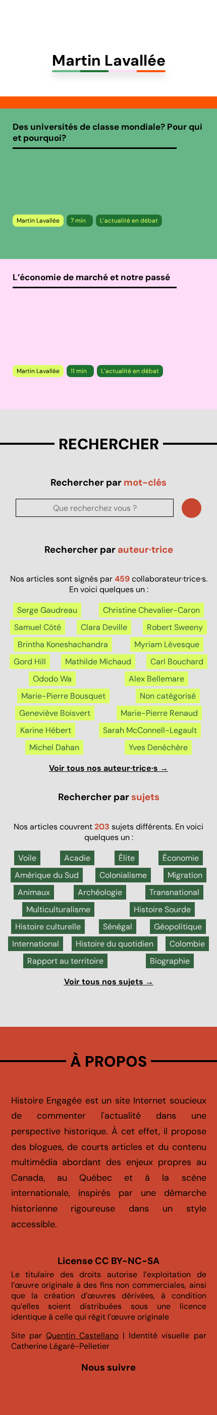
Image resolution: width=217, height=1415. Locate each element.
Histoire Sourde (162, 909)
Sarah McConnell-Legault (150, 730)
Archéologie (100, 892)
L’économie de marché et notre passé (91, 277)
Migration (185, 875)
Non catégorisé (168, 696)
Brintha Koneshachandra (63, 644)
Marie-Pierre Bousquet (63, 696)
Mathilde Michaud (98, 661)
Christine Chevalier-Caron (151, 610)
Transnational (174, 892)
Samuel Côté (37, 627)
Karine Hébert (45, 730)
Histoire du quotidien (114, 943)
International (35, 943)
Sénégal (117, 926)
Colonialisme (123, 875)
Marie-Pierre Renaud (159, 713)
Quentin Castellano (82, 1335)
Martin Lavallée (38, 221)
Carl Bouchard (176, 661)
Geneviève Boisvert (54, 713)
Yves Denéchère (158, 747)
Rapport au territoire (65, 961)
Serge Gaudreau (47, 610)
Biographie (170, 961)
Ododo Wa (52, 678)
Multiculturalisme (58, 909)
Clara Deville (104, 627)
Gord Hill (30, 661)
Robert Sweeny (175, 627)
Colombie (187, 943)
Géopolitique (178, 926)
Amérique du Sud (47, 875)
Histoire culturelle (48, 926)
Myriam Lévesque (166, 644)
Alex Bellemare (156, 678)
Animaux (34, 892)
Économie (180, 858)
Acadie (77, 858)
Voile (27, 858)
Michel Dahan (54, 747)
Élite (127, 858)
